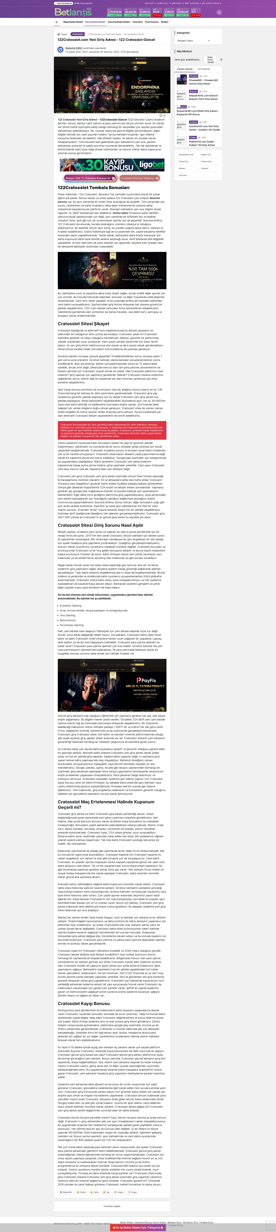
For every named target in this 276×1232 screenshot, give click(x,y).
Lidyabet (204, 169)
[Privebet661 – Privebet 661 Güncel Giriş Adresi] (198, 80)
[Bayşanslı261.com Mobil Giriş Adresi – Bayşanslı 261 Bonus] (198, 110)
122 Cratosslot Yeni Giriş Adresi (77, 119)
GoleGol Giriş (206, 162)
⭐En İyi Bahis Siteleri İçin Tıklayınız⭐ (138, 1227)
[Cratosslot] (112, 164)
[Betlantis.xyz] (73, 12)
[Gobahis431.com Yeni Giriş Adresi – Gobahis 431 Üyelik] (198, 126)
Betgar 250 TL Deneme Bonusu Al (88, 178)
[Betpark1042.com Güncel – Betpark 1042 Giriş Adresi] (198, 95)
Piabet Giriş (183, 162)
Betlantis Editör (74, 48)
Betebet (182, 169)
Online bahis (120, 212)
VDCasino (183, 175)
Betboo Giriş (206, 155)
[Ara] (219, 12)
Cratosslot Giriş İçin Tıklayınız (137, 178)
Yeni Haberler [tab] (203, 69)
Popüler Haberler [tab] (185, 69)
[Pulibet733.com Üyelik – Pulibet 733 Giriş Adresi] (198, 140)
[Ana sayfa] (56, 21)
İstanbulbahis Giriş (186, 155)
